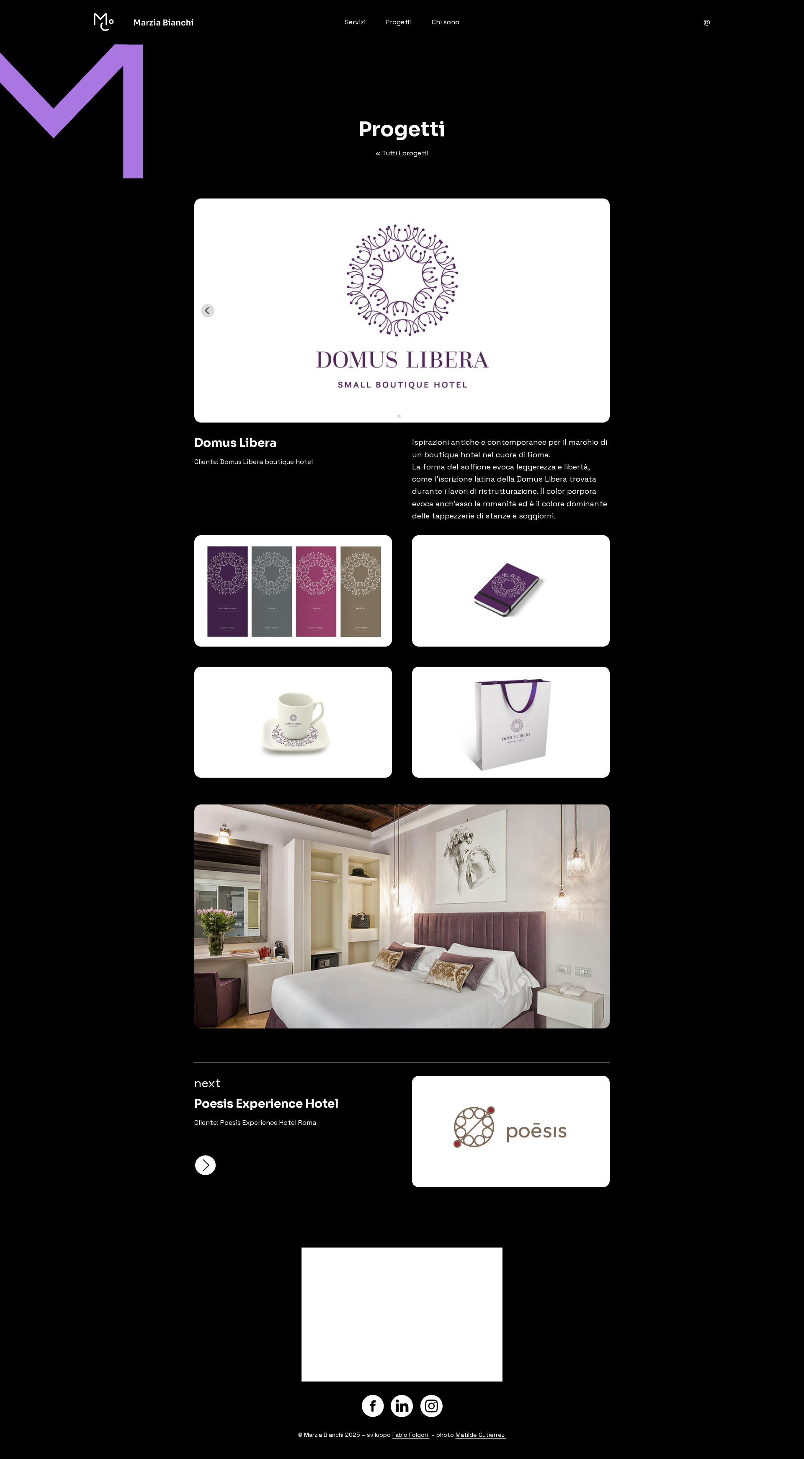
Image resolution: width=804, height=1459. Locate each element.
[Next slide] (596, 310)
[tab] (399, 416)
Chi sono (445, 22)
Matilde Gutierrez (481, 1434)
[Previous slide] (207, 310)
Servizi (355, 22)
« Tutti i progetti (402, 153)
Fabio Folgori (411, 1434)
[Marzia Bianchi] (196, 22)
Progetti (399, 22)
